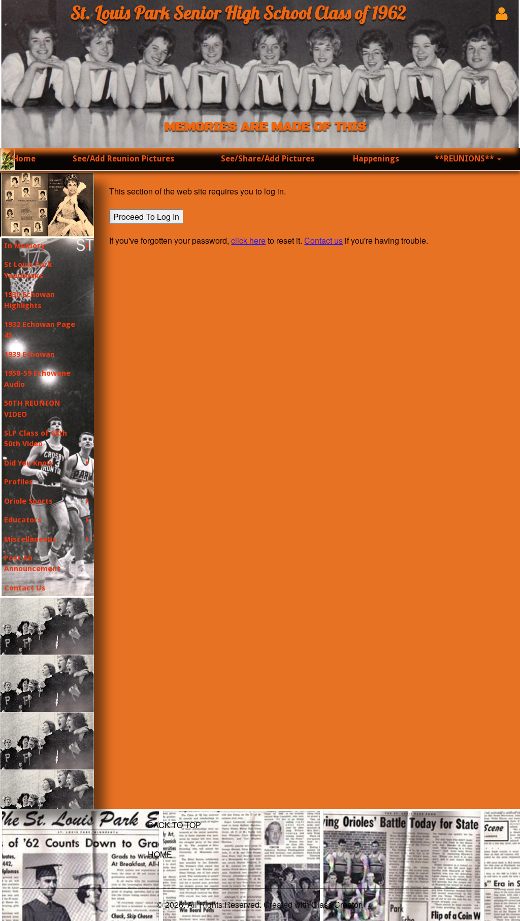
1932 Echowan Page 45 (39, 330)
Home (24, 158)
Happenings (376, 158)
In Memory (24, 245)
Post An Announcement (32, 563)
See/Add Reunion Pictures (123, 158)
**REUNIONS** (465, 158)
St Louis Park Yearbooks (28, 270)
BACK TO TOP (174, 825)
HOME (160, 854)
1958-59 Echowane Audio (37, 378)
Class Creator (336, 904)
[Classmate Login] (501, 13)
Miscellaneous (30, 539)
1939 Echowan (29, 354)
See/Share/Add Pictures (267, 158)
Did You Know (28, 463)
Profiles (18, 481)
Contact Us (25, 588)
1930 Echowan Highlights (29, 300)
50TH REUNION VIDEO (32, 408)
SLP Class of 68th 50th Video (35, 438)
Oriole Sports (28, 501)
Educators (23, 519)
